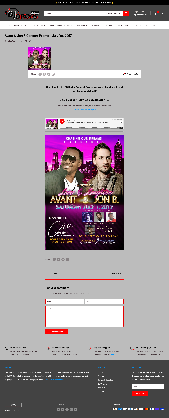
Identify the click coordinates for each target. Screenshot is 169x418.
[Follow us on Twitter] (62, 409)
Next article (116, 273)
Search (101, 376)
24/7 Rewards (103, 384)
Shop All (101, 372)
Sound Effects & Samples (59, 25)
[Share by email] (53, 74)
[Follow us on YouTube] (71, 409)
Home (7, 25)
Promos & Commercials (102, 25)
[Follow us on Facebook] (58, 409)
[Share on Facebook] (40, 74)
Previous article (54, 273)
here (112, 354)
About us (135, 25)
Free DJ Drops (122, 25)
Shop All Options (20, 25)
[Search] (126, 13)
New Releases (82, 25)
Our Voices (38, 25)
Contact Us (150, 25)
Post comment (57, 332)
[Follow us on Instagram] (67, 409)
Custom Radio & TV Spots (84, 109)
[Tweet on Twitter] (48, 74)
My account (139, 14)
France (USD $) (11, 405)
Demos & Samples (105, 380)
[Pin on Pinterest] (44, 74)
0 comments (132, 74)
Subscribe (140, 393)
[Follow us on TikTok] (75, 409)
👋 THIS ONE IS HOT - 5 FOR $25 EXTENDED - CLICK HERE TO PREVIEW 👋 (84, 2)
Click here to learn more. (54, 379)
